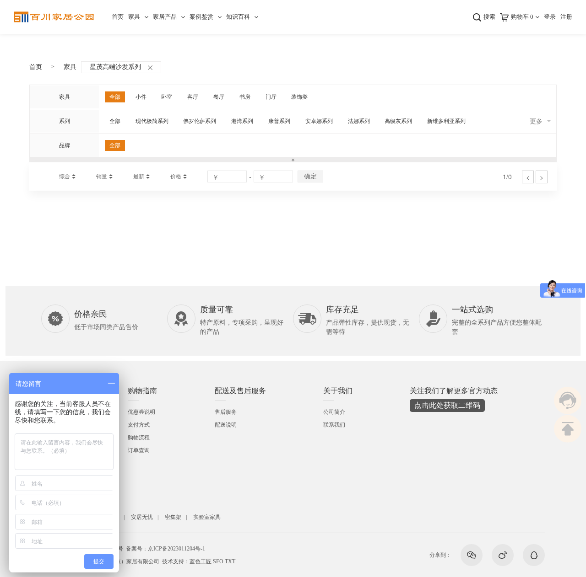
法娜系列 (359, 121)
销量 (101, 176)
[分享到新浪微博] (503, 555)
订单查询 (139, 450)
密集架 (173, 517)
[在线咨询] (567, 400)
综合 (64, 176)
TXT (230, 561)
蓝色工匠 (201, 561)
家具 (134, 16)
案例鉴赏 (201, 16)
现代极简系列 (152, 121)
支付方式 (139, 425)
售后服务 (226, 412)
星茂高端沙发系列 (115, 67)
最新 (138, 176)
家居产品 (165, 16)
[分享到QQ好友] (534, 555)
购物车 (522, 16)
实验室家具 (207, 517)
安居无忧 (142, 517)
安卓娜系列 (319, 121)
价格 (175, 176)
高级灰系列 (398, 121)
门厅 (271, 97)
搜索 (489, 16)
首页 (118, 16)
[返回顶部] (567, 429)
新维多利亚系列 (446, 121)
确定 (310, 176)
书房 (244, 97)
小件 (141, 97)
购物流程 (139, 437)
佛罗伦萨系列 (199, 121)
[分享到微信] (472, 555)
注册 (566, 16)
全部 (114, 97)
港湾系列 (242, 121)
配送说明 (226, 425)
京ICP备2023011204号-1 (176, 548)
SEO (218, 561)
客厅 (192, 97)
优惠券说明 (141, 412)
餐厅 (218, 97)
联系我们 (334, 425)
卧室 (166, 97)
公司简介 (334, 412)
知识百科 (238, 16)
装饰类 (299, 97)
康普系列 (279, 121)
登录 (550, 16)
